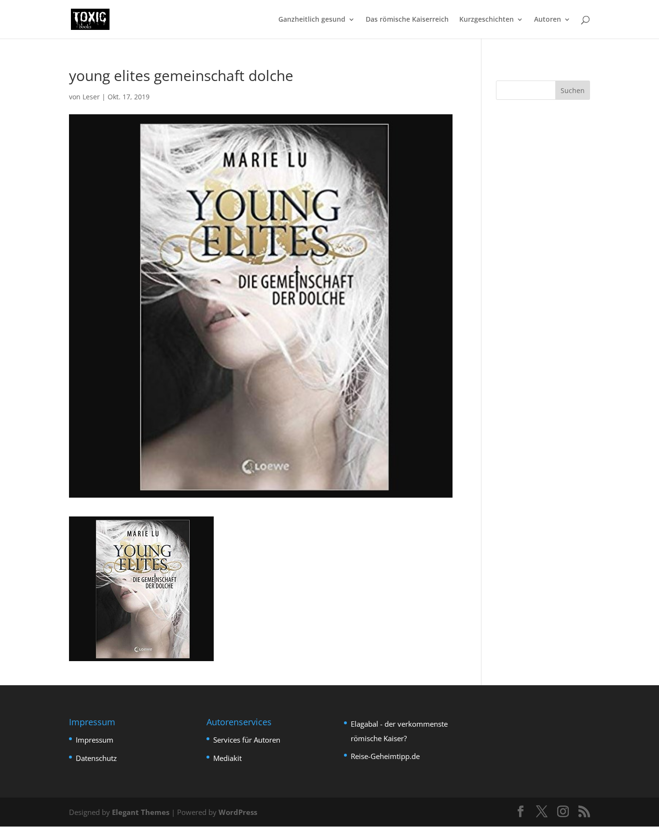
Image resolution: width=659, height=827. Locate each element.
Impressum (94, 740)
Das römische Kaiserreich (407, 20)
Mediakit (227, 758)
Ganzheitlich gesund (311, 20)
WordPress (238, 812)
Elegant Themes (140, 812)
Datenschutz (96, 758)
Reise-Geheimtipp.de (385, 756)
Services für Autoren (246, 740)
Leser (91, 96)
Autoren (547, 20)
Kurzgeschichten (486, 20)
